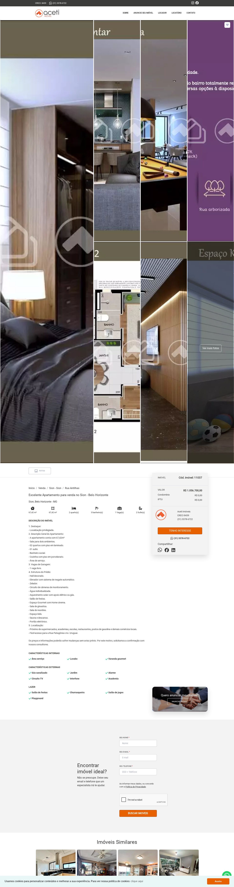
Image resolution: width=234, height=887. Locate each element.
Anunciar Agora (179, 702)
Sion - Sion (55, 488)
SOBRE (125, 13)
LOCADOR (162, 13)
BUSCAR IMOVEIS (138, 813)
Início (32, 488)
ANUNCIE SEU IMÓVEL (143, 13)
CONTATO (191, 13)
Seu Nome (124, 738)
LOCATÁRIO (176, 13)
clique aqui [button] (137, 881)
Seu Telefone (126, 766)
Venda (42, 488)
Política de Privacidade (135, 787)
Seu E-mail (124, 752)
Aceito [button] (218, 881)
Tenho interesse (180, 530)
